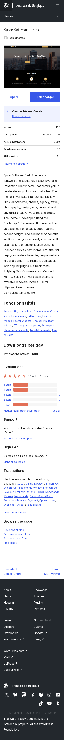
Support (9, 627)
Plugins (38, 602)
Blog (30, 311)
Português (10, 500)
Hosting (9, 602)
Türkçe (19, 504)
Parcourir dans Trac (15, 538)
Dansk (29, 483)
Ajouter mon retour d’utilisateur (22, 410)
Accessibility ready (15, 311)
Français (20, 491)
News (7, 596)
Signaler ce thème (14, 461)
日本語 (40, 491)
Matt (9, 657)
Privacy (8, 609)
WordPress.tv (14, 639)
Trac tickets (11, 542)
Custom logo (41, 311)
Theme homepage (14, 163)
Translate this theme (16, 512)
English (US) (11, 487)
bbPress (11, 663)
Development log (14, 529)
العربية (20, 483)
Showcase (40, 590)
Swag (39, 639)
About (7, 590)
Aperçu (15, 97)
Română (22, 500)
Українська (34, 504)
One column (40, 320)
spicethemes (17, 37)
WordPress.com (16, 651)
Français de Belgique (25, 686)
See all (56, 410)
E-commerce (18, 316)
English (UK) (53, 483)
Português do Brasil (41, 496)
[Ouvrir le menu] (58, 5)
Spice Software (21, 116)
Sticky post (48, 325)
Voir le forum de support (18, 438)
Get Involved (42, 620)
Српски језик (47, 500)
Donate (40, 633)
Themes (8, 16)
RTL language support (27, 325)
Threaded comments (16, 330)
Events (38, 627)
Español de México (30, 487)
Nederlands (21, 496)
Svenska (9, 504)
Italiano (31, 491)
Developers (11, 633)
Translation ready (40, 330)
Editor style (34, 316)
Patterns (39, 609)
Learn (7, 620)
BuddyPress (13, 670)
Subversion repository (17, 534)
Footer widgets (22, 320)
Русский (33, 500)
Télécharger (45, 97)
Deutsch (39, 483)
